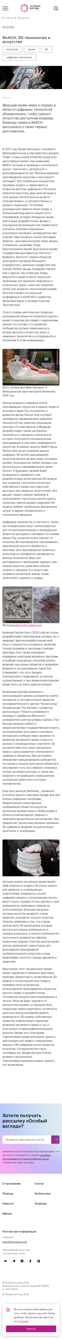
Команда (41, 1203)
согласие (23, 1321)
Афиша (7, 1213)
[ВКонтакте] (5, 1261)
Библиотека (43, 1193)
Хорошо (31, 1329)
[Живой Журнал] (38, 1261)
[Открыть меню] (5, 8)
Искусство (23, 18)
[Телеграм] (14, 1261)
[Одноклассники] (30, 1261)
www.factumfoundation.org (26, 625)
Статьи (9, 18)
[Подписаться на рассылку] (55, 1139)
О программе (11, 1183)
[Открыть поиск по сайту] (56, 8)
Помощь (7, 1193)
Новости (8, 1203)
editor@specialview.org (14, 1242)
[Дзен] (22, 1261)
